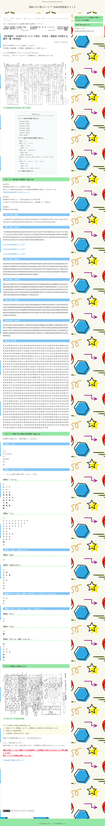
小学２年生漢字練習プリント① (13, 244)
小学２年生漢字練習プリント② (13, 249)
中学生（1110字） (23, 135)
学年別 (14, 810)
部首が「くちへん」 (26, 145)
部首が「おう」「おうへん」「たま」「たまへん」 (32, 161)
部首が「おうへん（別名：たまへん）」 (31, 168)
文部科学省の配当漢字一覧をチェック (15, 192)
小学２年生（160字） (24, 123)
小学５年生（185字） (24, 130)
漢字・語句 (7, 810)
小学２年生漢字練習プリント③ (13, 254)
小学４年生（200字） (24, 128)
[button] (66, 29)
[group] (16, 29)
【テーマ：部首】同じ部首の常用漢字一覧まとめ (30, 138)
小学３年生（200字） (24, 126)
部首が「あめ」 (25, 152)
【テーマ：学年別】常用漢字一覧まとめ (28, 118)
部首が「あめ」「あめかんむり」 (27, 150)
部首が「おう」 (25, 163)
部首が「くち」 (25, 147)
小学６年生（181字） (24, 133)
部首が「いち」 (23, 141)
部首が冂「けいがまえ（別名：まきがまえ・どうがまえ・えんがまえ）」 (36, 158)
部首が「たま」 (25, 166)
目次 (33, 114)
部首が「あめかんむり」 (27, 154)
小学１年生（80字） (24, 121)
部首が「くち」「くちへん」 (26, 143)
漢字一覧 (26, 810)
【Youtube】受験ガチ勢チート (13, 760)
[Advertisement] (36, 787)
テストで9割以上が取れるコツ (25, 171)
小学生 (19, 810)
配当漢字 (32, 810)
